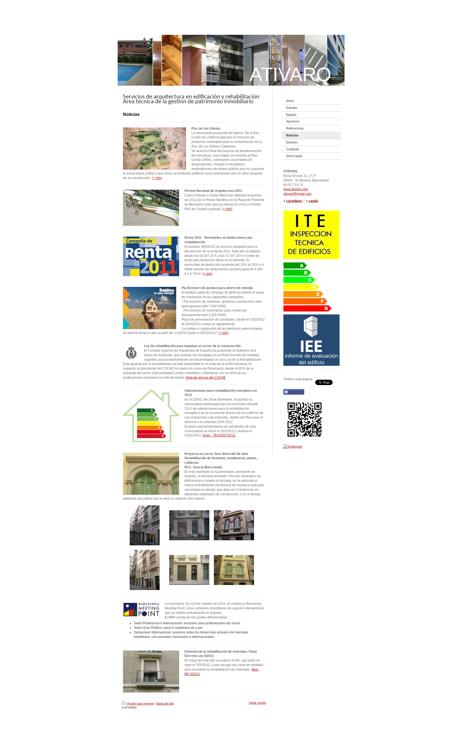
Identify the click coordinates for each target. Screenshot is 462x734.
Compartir (295, 392)
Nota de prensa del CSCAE (206, 377)
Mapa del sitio (165, 703)
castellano (294, 201)
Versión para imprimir (140, 703)
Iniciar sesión (257, 702)
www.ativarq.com (295, 189)
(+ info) (227, 209)
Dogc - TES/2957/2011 (219, 435)
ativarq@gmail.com (297, 194)
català (313, 201)
